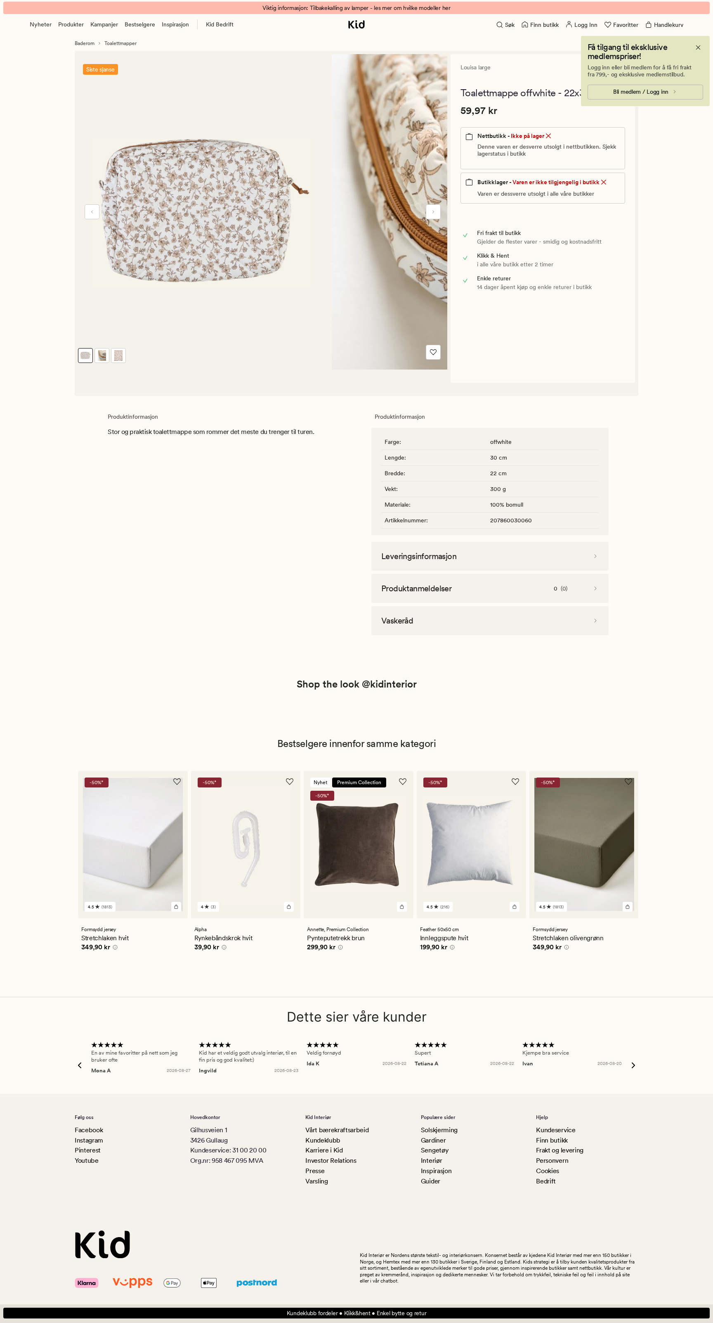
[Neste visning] (433, 211)
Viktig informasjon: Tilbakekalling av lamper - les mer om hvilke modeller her (356, 8)
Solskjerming (439, 1130)
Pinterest (88, 1150)
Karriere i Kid (324, 1150)
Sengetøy (435, 1150)
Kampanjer (104, 24)
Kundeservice (555, 1130)
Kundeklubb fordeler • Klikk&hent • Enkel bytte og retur (357, 1313)
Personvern (552, 1160)
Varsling (316, 1181)
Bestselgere (140, 24)
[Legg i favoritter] (433, 352)
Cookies (547, 1171)
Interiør (431, 1160)
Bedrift (546, 1181)
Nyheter (41, 24)
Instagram (89, 1140)
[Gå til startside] (356, 24)
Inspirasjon (175, 24)
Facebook (89, 1130)
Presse (314, 1171)
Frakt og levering (559, 1150)
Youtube (87, 1160)
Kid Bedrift (220, 24)
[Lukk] (698, 47)
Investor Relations (330, 1160)
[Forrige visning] (92, 211)
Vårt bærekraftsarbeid (336, 1130)
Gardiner (433, 1140)
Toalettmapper (120, 43)
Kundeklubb (322, 1140)
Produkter (71, 24)
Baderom (84, 43)
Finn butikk (551, 1140)
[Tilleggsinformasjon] (114, 948)
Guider (430, 1181)
